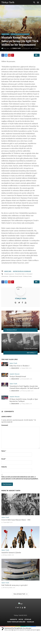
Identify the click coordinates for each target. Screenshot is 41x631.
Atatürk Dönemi (14, 374)
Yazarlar (30, 622)
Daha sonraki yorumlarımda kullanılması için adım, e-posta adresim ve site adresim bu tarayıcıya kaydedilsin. (19, 478)
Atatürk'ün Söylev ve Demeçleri (20, 34)
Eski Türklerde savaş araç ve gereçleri (14, 585)
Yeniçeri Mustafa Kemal (18, 376)
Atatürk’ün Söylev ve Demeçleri (24, 274)
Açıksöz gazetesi (9, 274)
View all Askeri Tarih (19, 594)
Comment (4, 425)
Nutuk (21, 619)
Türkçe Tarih (16, 48)
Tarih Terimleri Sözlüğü (16, 622)
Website (4, 467)
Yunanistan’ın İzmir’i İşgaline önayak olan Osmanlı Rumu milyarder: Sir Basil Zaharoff (24, 387)
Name (3, 451)
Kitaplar (28, 619)
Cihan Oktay (15, 368)
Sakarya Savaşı (28, 276)
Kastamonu (5, 276)
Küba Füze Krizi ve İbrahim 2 (19, 366)
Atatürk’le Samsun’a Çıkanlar (11, 552)
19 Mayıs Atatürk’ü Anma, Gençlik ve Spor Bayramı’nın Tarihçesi (24, 400)
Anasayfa (13, 619)
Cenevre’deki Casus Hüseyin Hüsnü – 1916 (15, 520)
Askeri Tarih (5, 34)
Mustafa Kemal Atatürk (16, 276)
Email (3, 459)
